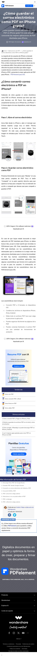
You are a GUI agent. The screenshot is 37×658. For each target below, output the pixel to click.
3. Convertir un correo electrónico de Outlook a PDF (16, 488)
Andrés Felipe (20, 507)
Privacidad (18, 644)
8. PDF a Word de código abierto (10, 502)
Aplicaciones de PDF (14, 51)
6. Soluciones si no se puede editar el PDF (13, 496)
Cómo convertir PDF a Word (13, 399)
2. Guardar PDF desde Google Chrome (12, 485)
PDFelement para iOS (18, 74)
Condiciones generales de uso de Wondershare (18, 646)
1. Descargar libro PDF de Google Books (13, 482)
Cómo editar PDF (10, 408)
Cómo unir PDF (9, 394)
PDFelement (12, 526)
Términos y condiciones (8, 644)
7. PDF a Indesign (6, 499)
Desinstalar (24, 648)
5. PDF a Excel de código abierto (10, 493)
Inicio (5, 51)
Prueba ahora (29, 5)
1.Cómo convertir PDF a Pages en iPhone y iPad (16, 418)
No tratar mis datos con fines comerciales (19, 651)
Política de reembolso (15, 648)
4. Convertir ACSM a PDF (8, 491)
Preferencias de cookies (28, 644)
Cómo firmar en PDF (11, 403)
